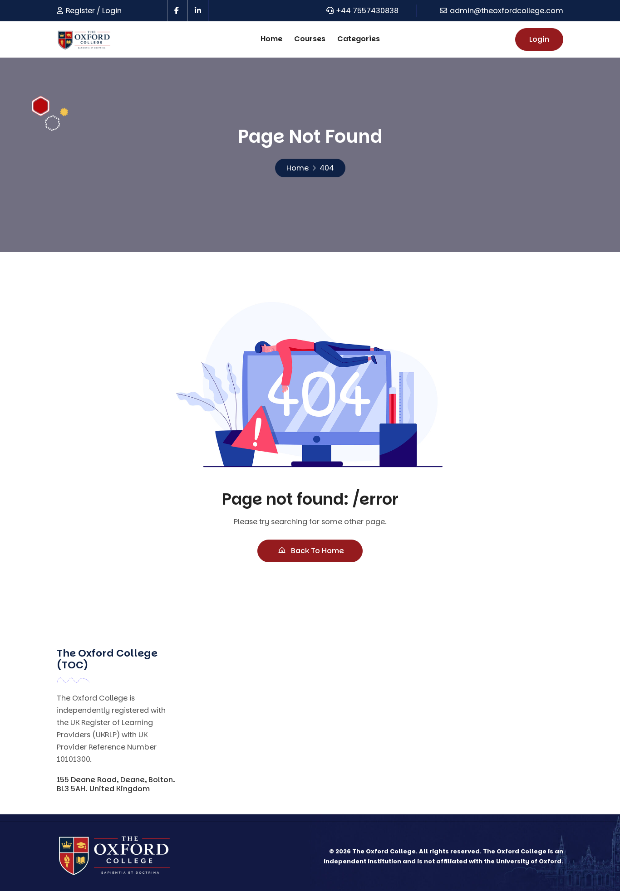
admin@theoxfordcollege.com (506, 10)
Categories (358, 39)
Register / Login (94, 10)
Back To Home (316, 550)
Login (539, 39)
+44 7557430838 (367, 10)
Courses (309, 39)
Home (271, 39)
